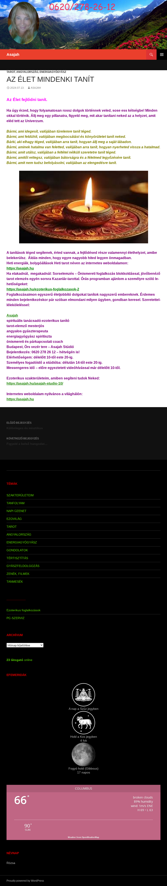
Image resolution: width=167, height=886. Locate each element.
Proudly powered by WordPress (25, 880)
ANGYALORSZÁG (27, 71)
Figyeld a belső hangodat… (27, 441)
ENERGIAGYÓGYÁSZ (53, 71)
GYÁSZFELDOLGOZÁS (23, 566)
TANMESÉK (15, 581)
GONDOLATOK (17, 550)
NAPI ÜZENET (17, 511)
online (19, 660)
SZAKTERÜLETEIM (20, 495)
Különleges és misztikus (25, 425)
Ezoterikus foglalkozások (23, 610)
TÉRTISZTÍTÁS (17, 558)
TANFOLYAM (16, 503)
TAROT (11, 71)
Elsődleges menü (162, 54)
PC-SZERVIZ (16, 618)
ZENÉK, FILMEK (18, 573)
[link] (12, 315)
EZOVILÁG (14, 519)
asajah (36, 87)
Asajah (13, 54)
